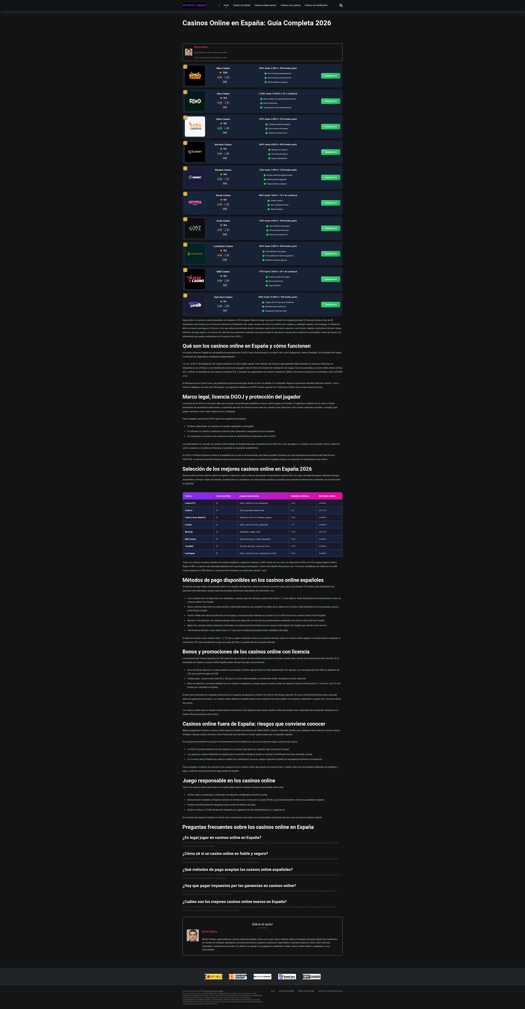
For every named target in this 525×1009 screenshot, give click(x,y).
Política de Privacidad (306, 991)
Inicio (226, 5)
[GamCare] (287, 976)
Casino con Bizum (241, 5)
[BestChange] (312, 976)
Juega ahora (331, 75)
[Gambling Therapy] (238, 976)
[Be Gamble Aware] (262, 976)
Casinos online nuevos (265, 5)
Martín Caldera (201, 47)
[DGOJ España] (213, 976)
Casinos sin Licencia (290, 5)
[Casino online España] (194, 4)
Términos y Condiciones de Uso (330, 991)
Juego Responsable (286, 991)
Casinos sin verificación (316, 5)
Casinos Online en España (213, 991)
